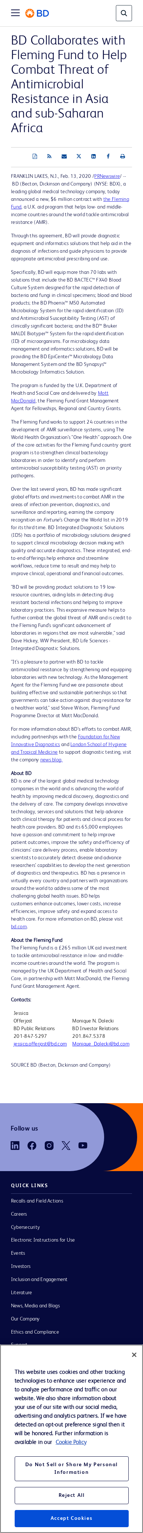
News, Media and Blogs (35, 1305)
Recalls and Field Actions (37, 1201)
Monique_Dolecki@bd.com (100, 1044)
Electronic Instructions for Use (43, 1240)
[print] (122, 156)
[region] (71, 1439)
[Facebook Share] (108, 156)
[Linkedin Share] (93, 156)
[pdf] (34, 156)
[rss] (49, 156)
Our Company (25, 1319)
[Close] (134, 1355)
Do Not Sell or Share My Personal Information (71, 1468)
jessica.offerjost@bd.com (40, 1044)
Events (18, 1253)
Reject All (72, 1495)
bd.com (19, 926)
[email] (64, 156)
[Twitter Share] (78, 156)
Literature (21, 1292)
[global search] (124, 13)
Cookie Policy (71, 1442)
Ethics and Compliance (35, 1332)
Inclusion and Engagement (39, 1279)
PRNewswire (107, 176)
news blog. (51, 759)
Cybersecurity (25, 1227)
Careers (19, 1214)
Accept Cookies (71, 1518)
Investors (20, 1266)
